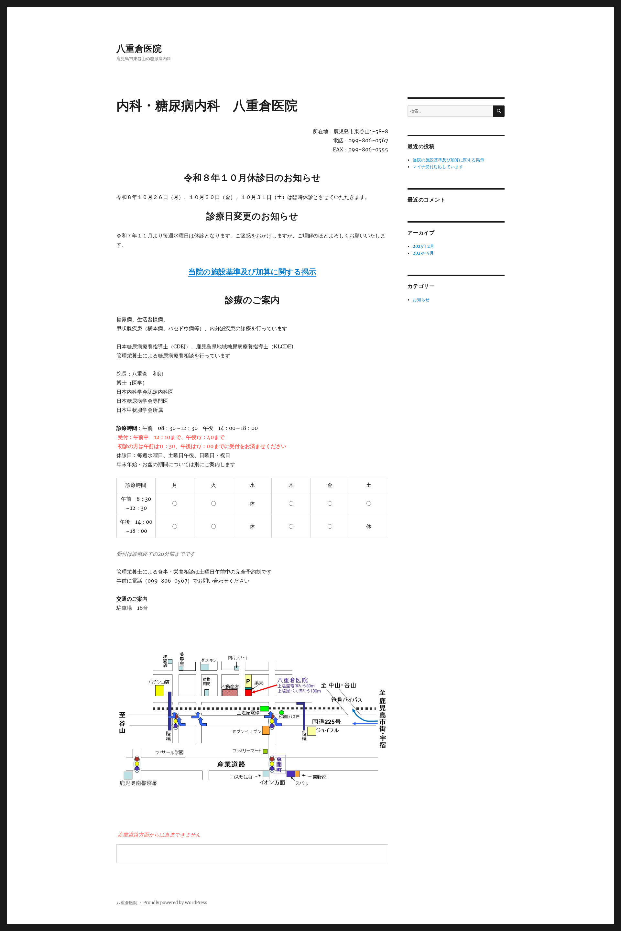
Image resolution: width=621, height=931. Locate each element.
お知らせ (421, 299)
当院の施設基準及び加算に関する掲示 (252, 271)
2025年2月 (423, 246)
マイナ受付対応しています (438, 167)
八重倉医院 (139, 48)
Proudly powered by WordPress (175, 902)
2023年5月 (423, 253)
